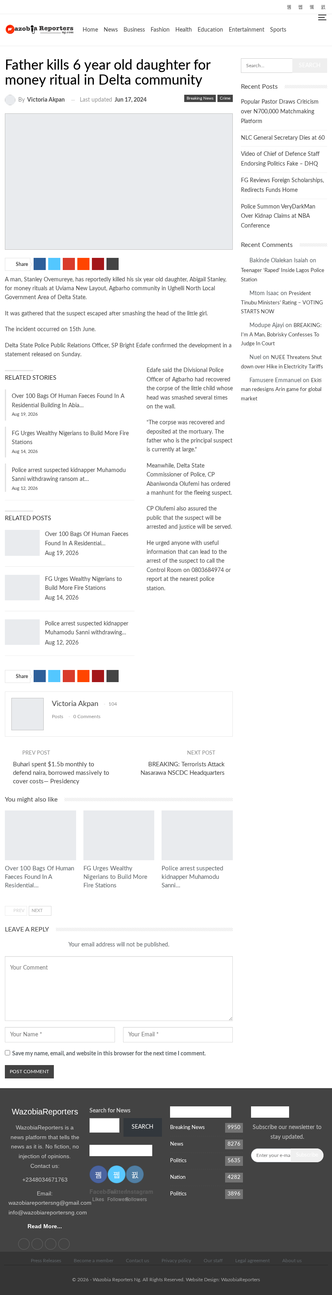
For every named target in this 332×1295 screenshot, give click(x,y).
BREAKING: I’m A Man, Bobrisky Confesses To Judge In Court (281, 335)
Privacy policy (176, 1260)
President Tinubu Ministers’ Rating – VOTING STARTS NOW (282, 303)
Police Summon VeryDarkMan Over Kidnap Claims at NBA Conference (278, 216)
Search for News (109, 1111)
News (111, 30)
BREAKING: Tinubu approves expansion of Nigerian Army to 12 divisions (144, 6)
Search (142, 1127)
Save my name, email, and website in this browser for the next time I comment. (109, 1054)
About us (292, 1260)
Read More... (45, 1226)
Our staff (213, 1260)
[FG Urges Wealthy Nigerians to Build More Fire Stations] (22, 588)
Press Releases (46, 1260)
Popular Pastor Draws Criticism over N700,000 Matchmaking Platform (280, 111)
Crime (225, 98)
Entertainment (246, 30)
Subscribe (307, 1155)
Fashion (160, 30)
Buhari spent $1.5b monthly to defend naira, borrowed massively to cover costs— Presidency (61, 773)
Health (183, 30)
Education (210, 30)
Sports (278, 30)
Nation (177, 1177)
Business (134, 30)
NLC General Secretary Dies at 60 (283, 138)
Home (90, 30)
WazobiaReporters (45, 1111)
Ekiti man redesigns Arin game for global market (281, 390)
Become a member (93, 1260)
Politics (178, 1160)
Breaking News (200, 98)
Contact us (137, 1260)
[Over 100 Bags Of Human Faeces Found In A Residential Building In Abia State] (22, 543)
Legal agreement (252, 1260)
